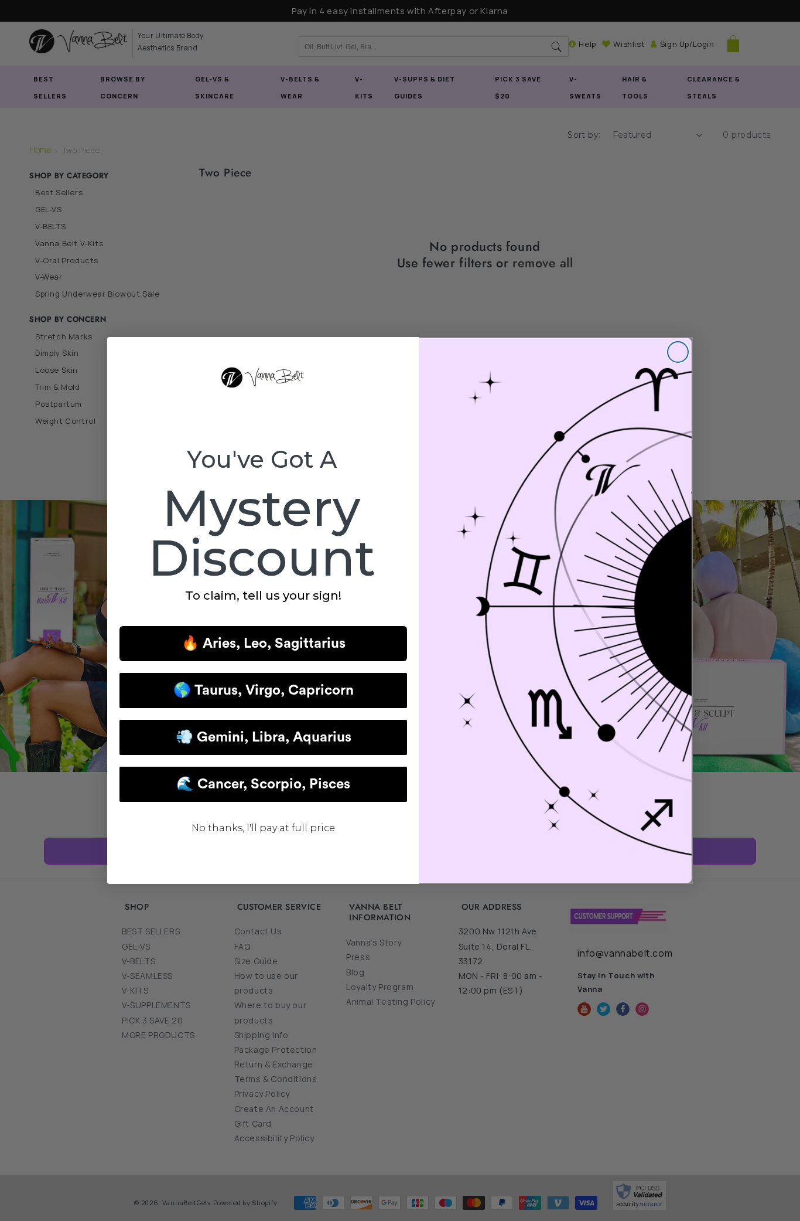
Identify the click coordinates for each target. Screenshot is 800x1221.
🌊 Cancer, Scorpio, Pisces (263, 784)
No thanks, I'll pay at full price (263, 828)
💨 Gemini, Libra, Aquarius (263, 737)
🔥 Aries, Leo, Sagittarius (264, 644)
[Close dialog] (678, 352)
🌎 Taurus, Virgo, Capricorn (263, 690)
